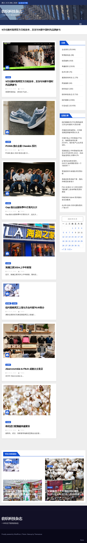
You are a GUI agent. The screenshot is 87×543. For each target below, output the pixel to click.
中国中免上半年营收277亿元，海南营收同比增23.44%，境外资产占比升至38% (22, 494)
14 (69, 237)
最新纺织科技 (67, 77)
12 (63, 237)
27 (66, 246)
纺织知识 (65, 89)
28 (69, 246)
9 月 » (70, 249)
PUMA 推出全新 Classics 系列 (20, 146)
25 (82, 241)
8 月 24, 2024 (11, 89)
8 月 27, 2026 (11, 497)
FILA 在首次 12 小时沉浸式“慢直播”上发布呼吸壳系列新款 (72, 189)
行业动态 (8, 77)
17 (79, 237)
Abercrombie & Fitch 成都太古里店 (24, 368)
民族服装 (65, 83)
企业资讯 (8, 141)
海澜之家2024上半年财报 (18, 267)
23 (75, 241)
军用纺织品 (66, 55)
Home (82, 540)
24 (79, 241)
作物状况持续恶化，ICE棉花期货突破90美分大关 (63, 471)
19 (63, 241)
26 (63, 246)
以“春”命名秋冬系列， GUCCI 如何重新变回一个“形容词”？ (72, 163)
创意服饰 (65, 61)
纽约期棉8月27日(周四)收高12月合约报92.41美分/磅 (21, 467)
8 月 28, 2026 (11, 472)
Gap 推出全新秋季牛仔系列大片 (21, 207)
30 (75, 246)
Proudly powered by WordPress (11, 534)
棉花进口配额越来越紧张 (17, 426)
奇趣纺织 (65, 66)
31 (79, 246)
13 (66, 237)
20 (66, 241)
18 (82, 237)
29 (72, 246)
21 (69, 241)
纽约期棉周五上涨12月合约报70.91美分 (24, 307)
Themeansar (38, 534)
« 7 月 (64, 249)
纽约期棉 (8, 303)
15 (72, 237)
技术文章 (65, 72)
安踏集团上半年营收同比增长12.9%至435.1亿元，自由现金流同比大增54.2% (72, 153)
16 (75, 237)
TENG (22, 89)
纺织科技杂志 (12, 11)
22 (72, 241)
